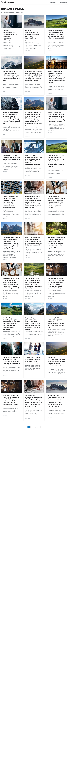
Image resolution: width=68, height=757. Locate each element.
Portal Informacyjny (8, 2)
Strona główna (63, 2)
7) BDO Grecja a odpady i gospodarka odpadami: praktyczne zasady (33, 359)
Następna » (37, 427)
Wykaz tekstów (54, 2)
